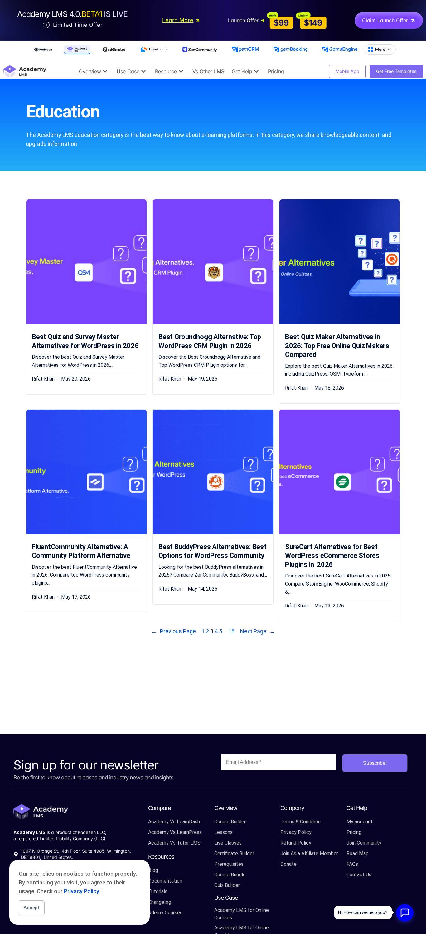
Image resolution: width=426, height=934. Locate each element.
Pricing (276, 71)
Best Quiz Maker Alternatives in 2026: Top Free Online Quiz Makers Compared (337, 345)
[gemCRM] (245, 49)
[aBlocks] (114, 49)
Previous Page (173, 631)
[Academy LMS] (77, 49)
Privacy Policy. (82, 891)
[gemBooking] (290, 49)
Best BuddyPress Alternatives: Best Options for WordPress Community (212, 551)
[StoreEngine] (154, 49)
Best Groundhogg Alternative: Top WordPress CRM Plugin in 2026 (209, 341)
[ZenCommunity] (199, 49)
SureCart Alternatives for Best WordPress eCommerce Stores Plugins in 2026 (332, 555)
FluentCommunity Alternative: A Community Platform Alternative (81, 551)
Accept (31, 908)
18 (231, 631)
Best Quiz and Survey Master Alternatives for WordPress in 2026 (85, 341)
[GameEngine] (340, 49)
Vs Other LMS (208, 71)
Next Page (257, 631)
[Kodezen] (43, 49)
